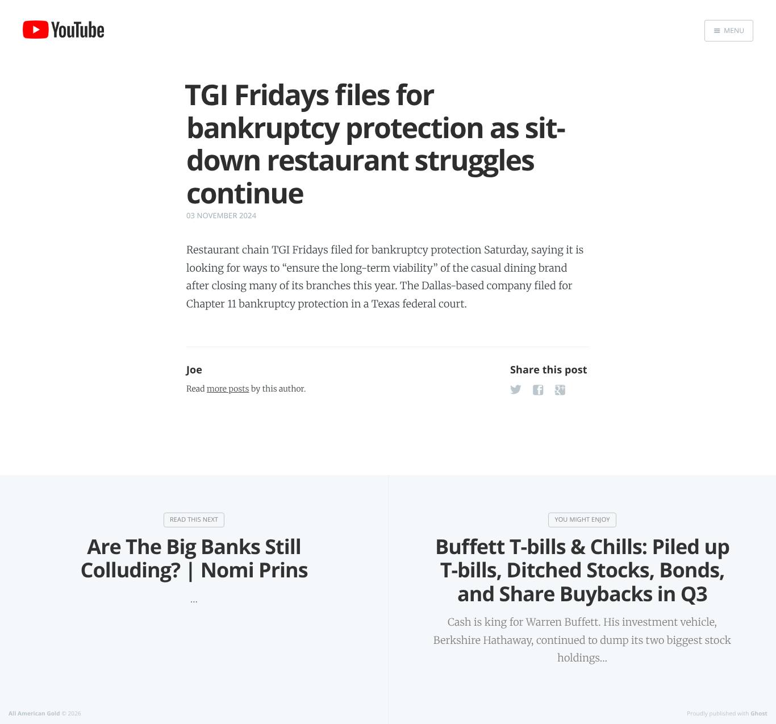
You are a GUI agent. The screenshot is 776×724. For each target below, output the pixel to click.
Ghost (758, 713)
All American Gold (34, 713)
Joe (194, 370)
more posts (228, 389)
